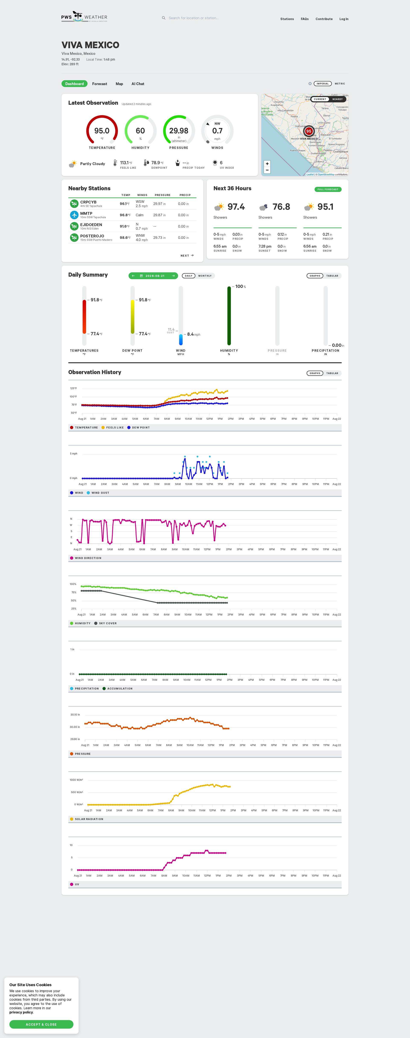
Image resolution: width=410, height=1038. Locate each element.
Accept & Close (41, 1024)
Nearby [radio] (337, 99)
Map (119, 84)
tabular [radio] (332, 275)
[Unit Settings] (310, 83)
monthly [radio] (205, 275)
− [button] (267, 170)
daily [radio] (188, 275)
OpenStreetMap (326, 174)
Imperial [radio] (323, 83)
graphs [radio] (315, 275)
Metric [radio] (340, 83)
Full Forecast (328, 189)
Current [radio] (320, 99)
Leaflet (310, 174)
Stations (287, 19)
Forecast (99, 84)
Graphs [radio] (315, 373)
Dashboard (74, 84)
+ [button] (267, 163)
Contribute (324, 19)
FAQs (305, 19)
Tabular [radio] (332, 373)
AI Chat (138, 84)
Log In (344, 19)
